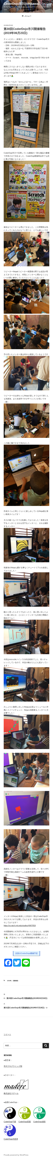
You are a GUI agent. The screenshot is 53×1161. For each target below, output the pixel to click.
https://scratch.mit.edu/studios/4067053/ (20, 925)
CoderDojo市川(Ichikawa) (21, 3)
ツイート (7, 1034)
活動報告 (15, 980)
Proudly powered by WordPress (16, 1155)
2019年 (9, 980)
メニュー (27, 16)
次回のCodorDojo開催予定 (26, 953)
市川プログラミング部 (13, 1066)
